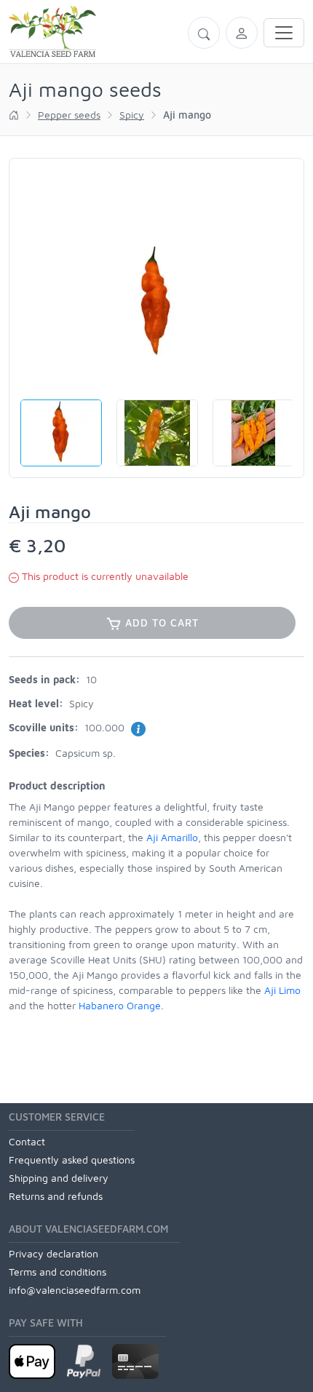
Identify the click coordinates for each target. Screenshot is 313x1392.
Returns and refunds (56, 1196)
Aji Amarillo (172, 837)
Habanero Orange (120, 1005)
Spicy (131, 114)
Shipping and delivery (58, 1178)
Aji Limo (282, 990)
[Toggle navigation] (284, 32)
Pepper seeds (69, 114)
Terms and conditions (57, 1271)
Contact (27, 1141)
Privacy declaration (53, 1253)
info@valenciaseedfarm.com (74, 1290)
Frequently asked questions (72, 1159)
